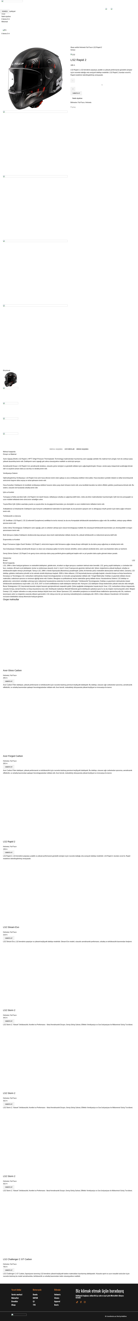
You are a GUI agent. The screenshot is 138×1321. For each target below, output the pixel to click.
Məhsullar (15, 1298)
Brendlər (14, 1301)
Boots (56, 1304)
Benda (35, 1294)
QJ (34, 1301)
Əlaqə (13, 1304)
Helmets (57, 1294)
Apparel (57, 1301)
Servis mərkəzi (16, 1294)
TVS (34, 1304)
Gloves (56, 1298)
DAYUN (35, 1298)
